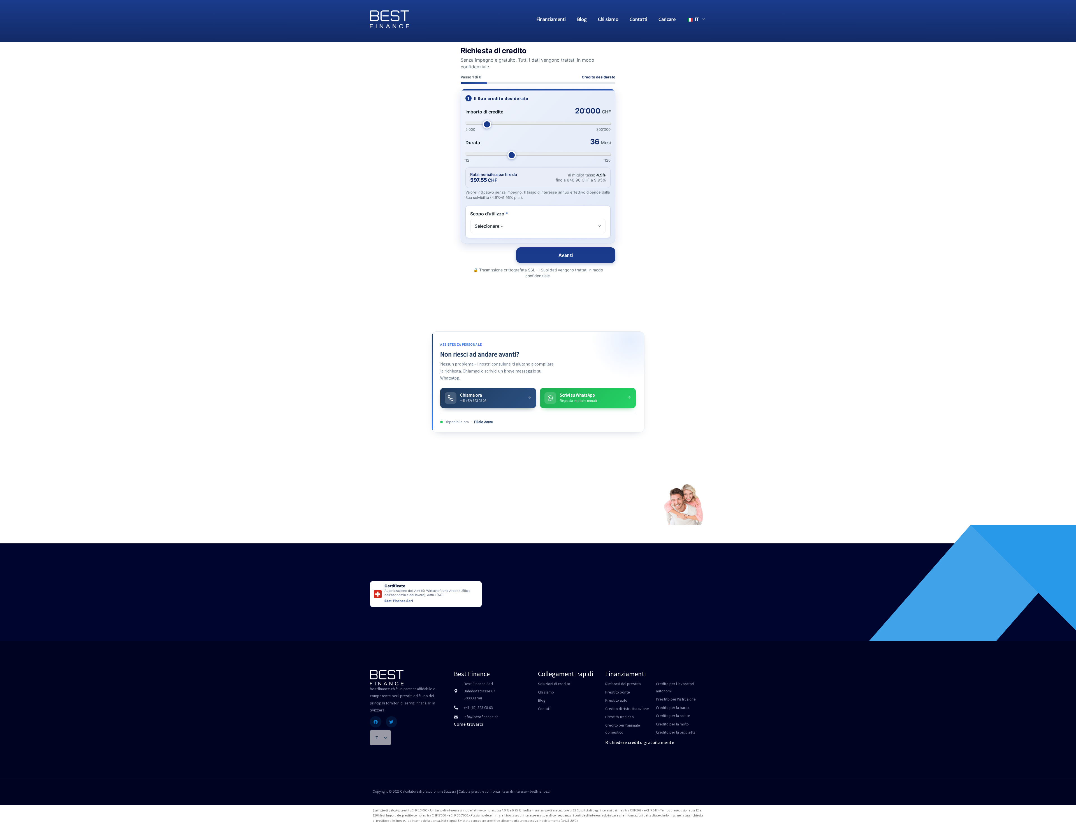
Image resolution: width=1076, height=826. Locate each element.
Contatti (638, 19)
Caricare (667, 19)
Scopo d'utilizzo (489, 214)
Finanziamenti (551, 19)
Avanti (565, 255)
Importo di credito (484, 112)
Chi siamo (608, 19)
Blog (582, 19)
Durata (472, 142)
